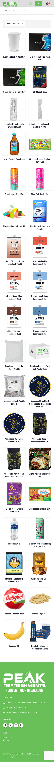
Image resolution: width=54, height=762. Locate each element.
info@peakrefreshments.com (24, 712)
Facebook (5, 725)
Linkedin (21, 725)
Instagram (16, 725)
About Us (6, 740)
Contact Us (7, 737)
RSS (10, 725)
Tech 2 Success (17, 757)
